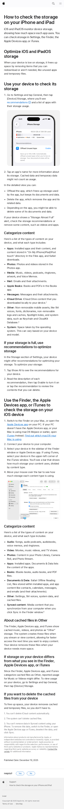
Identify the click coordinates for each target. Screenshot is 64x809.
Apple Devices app (17, 424)
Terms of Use (7, 804)
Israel (4, 796)
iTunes (11, 435)
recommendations (17, 102)
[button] (53, 3)
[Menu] (60, 3)
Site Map (19, 804)
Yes (20, 773)
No (31, 773)
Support (12, 782)
